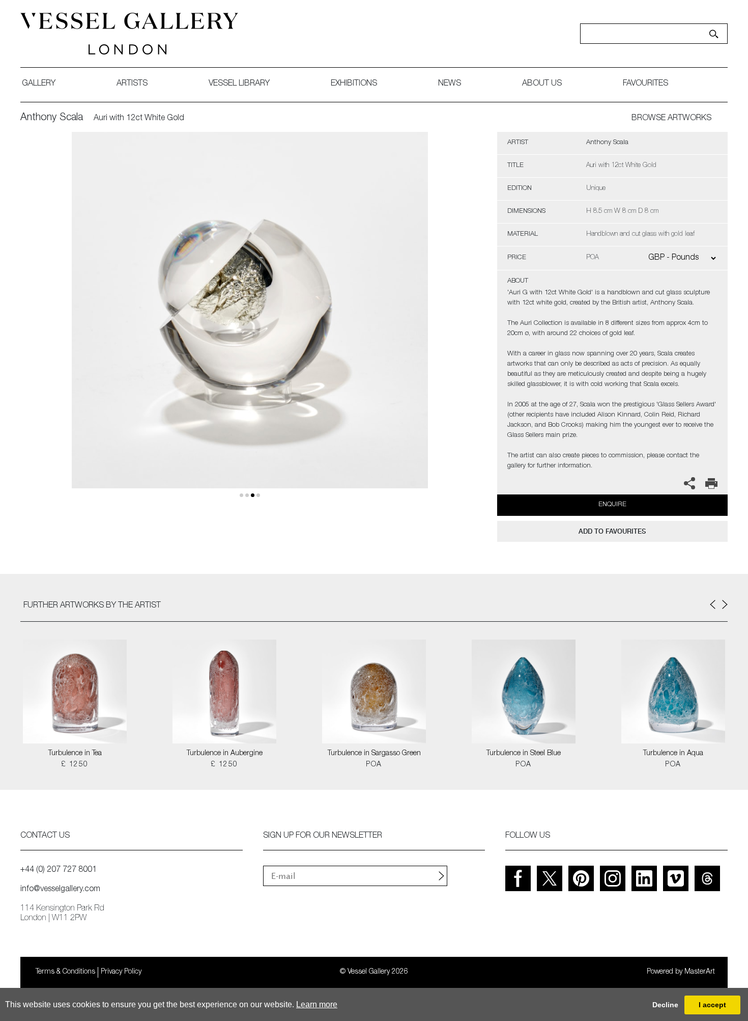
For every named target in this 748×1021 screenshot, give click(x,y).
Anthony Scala (51, 118)
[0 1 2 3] (249, 322)
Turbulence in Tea (75, 753)
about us (542, 84)
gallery (38, 84)
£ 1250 (74, 764)
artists (132, 84)
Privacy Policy (121, 972)
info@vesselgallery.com (60, 890)
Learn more (316, 1004)
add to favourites (612, 531)
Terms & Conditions (65, 972)
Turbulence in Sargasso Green (374, 753)
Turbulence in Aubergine (225, 753)
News (449, 84)
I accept (712, 1005)
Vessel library (239, 84)
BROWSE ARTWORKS (671, 119)
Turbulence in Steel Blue (523, 753)
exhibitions (354, 84)
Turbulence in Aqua (673, 753)
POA (374, 764)
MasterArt (699, 972)
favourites (645, 84)
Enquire (612, 505)
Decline (665, 1005)
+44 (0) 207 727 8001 (58, 870)
